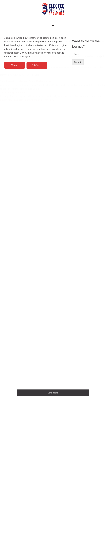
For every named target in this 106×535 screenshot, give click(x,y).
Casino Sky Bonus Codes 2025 (16, 52)
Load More (53, 393)
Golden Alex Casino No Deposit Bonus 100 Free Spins (27, 100)
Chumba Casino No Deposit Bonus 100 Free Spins (25, 81)
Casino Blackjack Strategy (13, 92)
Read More (15, 312)
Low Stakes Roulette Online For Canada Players (25, 37)
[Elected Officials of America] (53, 9)
